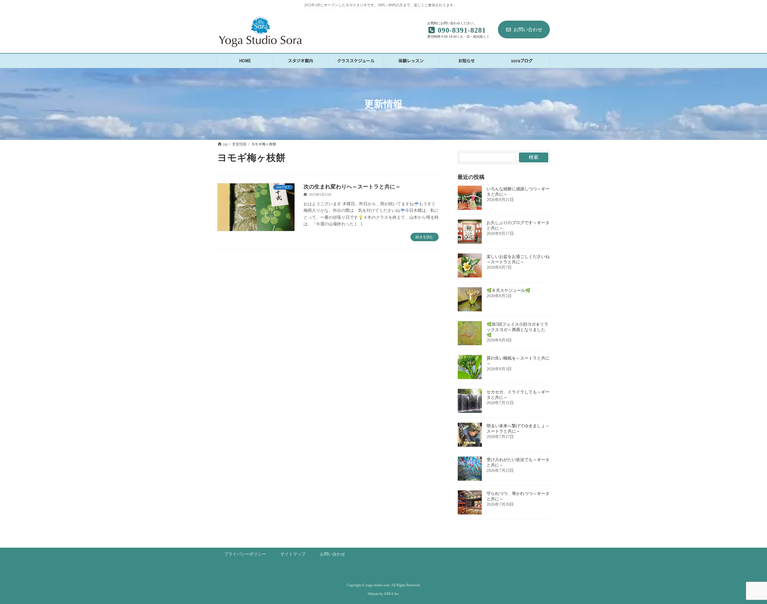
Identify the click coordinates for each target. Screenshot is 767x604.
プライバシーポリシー (245, 554)
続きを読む (425, 237)
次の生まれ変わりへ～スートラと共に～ (352, 187)
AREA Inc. (392, 594)
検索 (533, 157)
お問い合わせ (528, 29)
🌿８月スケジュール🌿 (508, 290)
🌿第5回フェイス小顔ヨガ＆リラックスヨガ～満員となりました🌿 (517, 329)
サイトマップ (293, 554)
